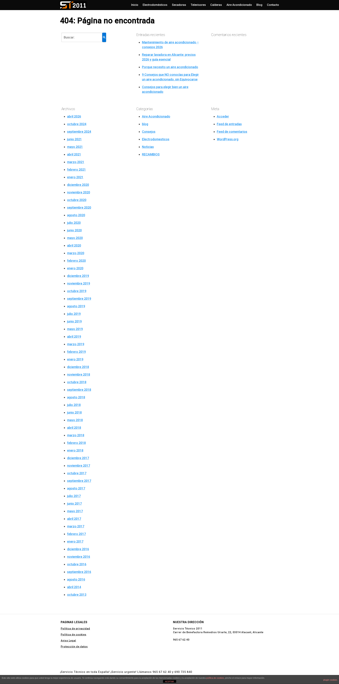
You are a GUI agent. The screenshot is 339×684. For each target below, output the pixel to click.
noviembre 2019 (78, 283)
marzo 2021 (75, 162)
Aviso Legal (68, 640)
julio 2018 (74, 405)
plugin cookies (330, 680)
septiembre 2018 (79, 390)
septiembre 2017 (79, 481)
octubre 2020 (76, 200)
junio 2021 (74, 139)
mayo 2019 (75, 329)
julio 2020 (74, 223)
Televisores (198, 5)
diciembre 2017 (78, 458)
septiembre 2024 (79, 131)
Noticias (148, 147)
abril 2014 (74, 587)
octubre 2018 (76, 382)
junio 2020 (74, 230)
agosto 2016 (76, 579)
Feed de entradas (229, 124)
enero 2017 (75, 541)
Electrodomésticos (155, 5)
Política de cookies (73, 634)
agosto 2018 (76, 397)
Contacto (273, 5)
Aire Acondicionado (239, 5)
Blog (259, 5)
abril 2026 (74, 116)
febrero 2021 (76, 169)
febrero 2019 (76, 352)
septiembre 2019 (79, 298)
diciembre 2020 (78, 185)
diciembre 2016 (78, 549)
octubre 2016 (76, 564)
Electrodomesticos (155, 139)
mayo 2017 (75, 511)
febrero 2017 (76, 534)
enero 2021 (75, 177)
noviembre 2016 (78, 556)
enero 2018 (75, 450)
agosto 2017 (76, 488)
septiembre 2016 (79, 572)
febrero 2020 (76, 260)
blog (145, 124)
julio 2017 (74, 496)
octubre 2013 (76, 594)
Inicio (134, 5)
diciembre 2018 (78, 367)
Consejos (148, 131)
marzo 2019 (75, 344)
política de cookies (215, 678)
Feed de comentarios (232, 131)
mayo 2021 (75, 147)
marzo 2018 (75, 435)
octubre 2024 (76, 124)
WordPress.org (227, 139)
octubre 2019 (76, 291)
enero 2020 (75, 268)
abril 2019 (74, 336)
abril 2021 (74, 154)
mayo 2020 (75, 238)
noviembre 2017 (78, 465)
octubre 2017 (76, 473)
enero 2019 (75, 359)
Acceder (223, 116)
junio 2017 (74, 503)
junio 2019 (74, 321)
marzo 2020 (75, 253)
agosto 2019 (76, 306)
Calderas (216, 5)
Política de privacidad (75, 628)
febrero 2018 (76, 443)
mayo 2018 (75, 420)
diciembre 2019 (78, 276)
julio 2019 (74, 314)
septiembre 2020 (79, 207)
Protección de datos (74, 646)
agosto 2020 (76, 215)
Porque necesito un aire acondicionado (170, 67)
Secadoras (179, 5)
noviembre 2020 (78, 192)
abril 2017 (74, 519)
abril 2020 (74, 245)
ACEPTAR (169, 681)
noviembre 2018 (78, 374)
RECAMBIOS (151, 154)
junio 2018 (74, 412)
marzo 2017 (75, 526)
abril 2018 (74, 427)
